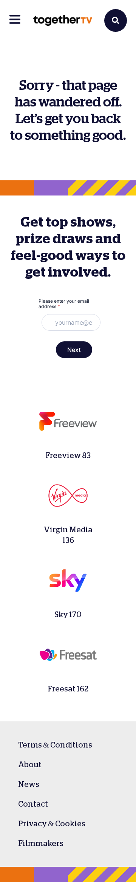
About (30, 764)
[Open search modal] (115, 20)
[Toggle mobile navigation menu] (15, 20)
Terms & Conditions (55, 745)
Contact (33, 804)
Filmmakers (40, 843)
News (28, 784)
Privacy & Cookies (51, 823)
